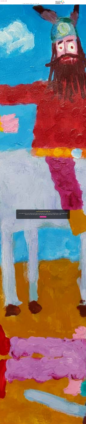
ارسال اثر (24, 3)
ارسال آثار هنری (43, 216)
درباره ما (34, 3)
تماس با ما (31, 3)
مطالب (36, 3)
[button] (85, 214)
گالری (38, 3)
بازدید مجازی (27, 3)
